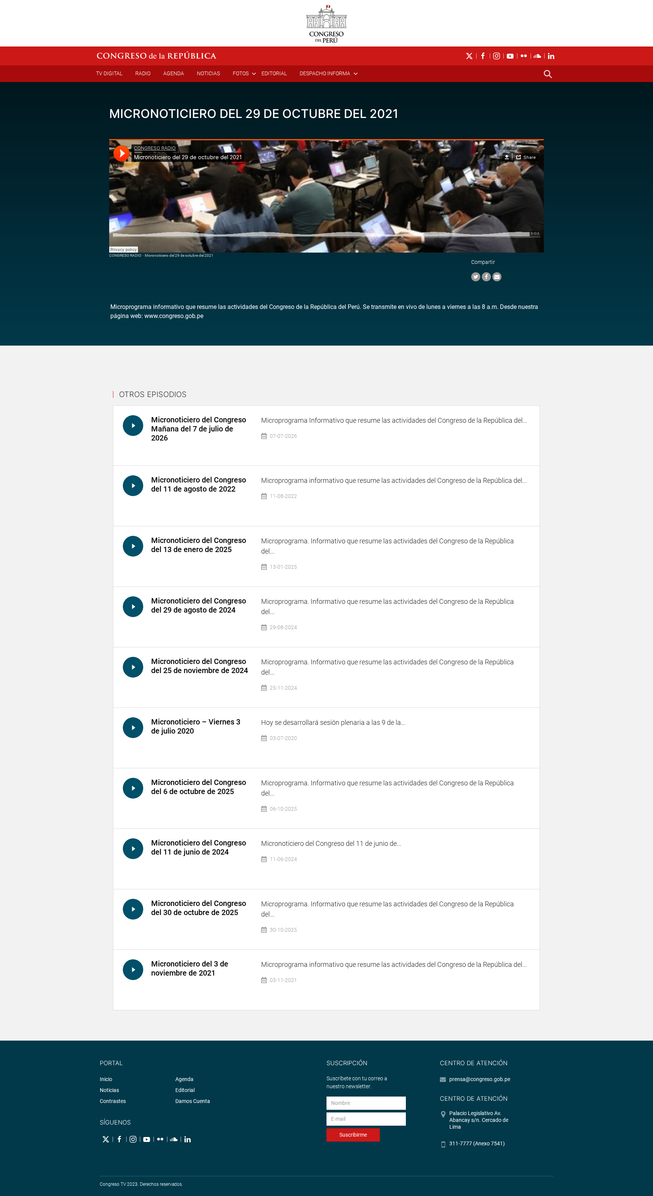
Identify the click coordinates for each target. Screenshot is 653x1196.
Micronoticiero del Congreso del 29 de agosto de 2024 (198, 605)
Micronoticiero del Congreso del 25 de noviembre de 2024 (199, 666)
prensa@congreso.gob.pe (479, 1079)
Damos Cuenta (192, 1101)
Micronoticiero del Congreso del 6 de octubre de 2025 (198, 787)
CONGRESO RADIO (125, 255)
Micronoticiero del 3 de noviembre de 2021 (189, 968)
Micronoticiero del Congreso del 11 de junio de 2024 (198, 847)
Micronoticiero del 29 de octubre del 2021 (179, 255)
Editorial (274, 73)
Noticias (208, 73)
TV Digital (109, 73)
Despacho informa (325, 73)
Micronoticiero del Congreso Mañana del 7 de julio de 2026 (198, 428)
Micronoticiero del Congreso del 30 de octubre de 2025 (198, 908)
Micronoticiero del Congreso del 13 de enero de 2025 (198, 545)
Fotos (241, 73)
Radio (142, 73)
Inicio (106, 1079)
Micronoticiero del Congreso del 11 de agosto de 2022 (198, 484)
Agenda (173, 73)
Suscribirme (353, 1135)
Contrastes (113, 1101)
